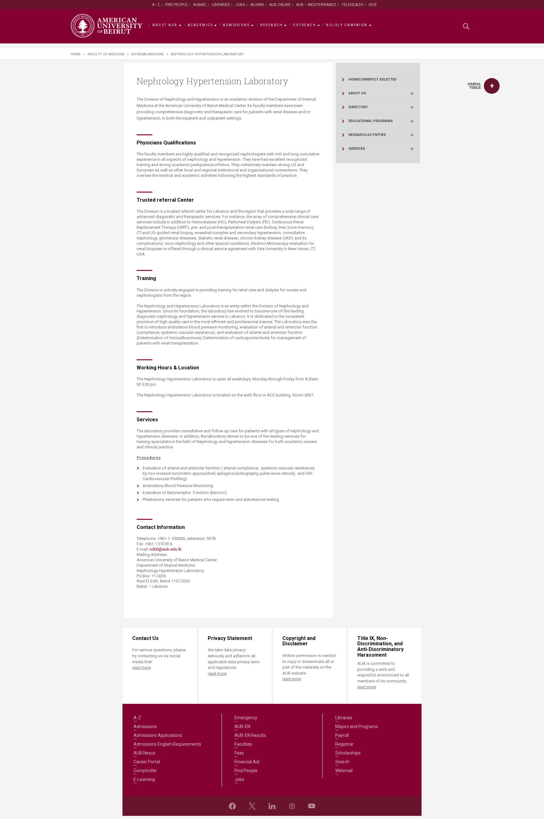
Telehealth (352, 5)
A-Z (137, 717)
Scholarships (348, 752)
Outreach (304, 25)
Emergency (246, 717)
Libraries (221, 5)
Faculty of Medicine (106, 54)
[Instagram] (292, 806)
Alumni (257, 5)
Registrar (344, 744)
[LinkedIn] (272, 806)
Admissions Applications (157, 735)
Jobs (240, 5)
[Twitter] (252, 806)
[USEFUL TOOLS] (492, 86)
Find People (176, 5)
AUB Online (280, 5)
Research (271, 25)
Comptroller (145, 770)
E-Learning (144, 779)
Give (373, 5)
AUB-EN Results (250, 735)
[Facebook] (232, 806)
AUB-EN (242, 726)
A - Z (156, 5)
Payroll (342, 735)
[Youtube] (311, 806)
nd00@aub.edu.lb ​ (166, 549)
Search (342, 761)
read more (141, 667)
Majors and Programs (356, 726)
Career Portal (146, 761)
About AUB (165, 25)
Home (76, 54)
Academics (200, 25)
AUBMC (199, 5)
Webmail (344, 770)
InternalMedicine (147, 54)
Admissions (236, 25)
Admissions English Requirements (167, 744)
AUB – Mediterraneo (316, 5)
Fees (239, 752)
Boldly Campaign (347, 25)
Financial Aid (247, 761)
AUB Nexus (144, 752)
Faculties (243, 744)
